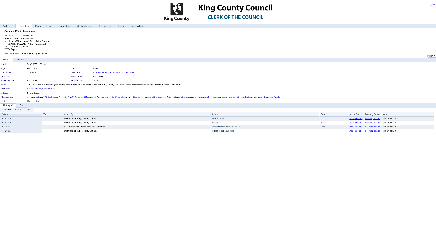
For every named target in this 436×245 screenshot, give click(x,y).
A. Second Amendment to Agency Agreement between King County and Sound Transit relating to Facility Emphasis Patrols (223, 97)
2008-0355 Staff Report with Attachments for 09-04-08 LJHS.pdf (99, 97)
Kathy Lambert (34, 88)
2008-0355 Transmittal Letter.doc (148, 97)
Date (4, 114)
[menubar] (17, 110)
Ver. (45, 114)
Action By (68, 114)
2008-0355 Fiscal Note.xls (54, 97)
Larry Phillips (48, 88)
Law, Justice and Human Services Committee (113, 72)
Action (215, 114)
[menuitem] (6, 110)
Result (324, 114)
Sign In (432, 4)
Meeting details (372, 118)
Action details (355, 118)
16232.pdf (34, 97)
